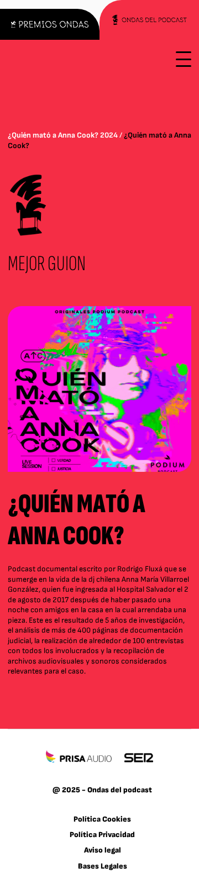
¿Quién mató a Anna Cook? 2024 (63, 135)
